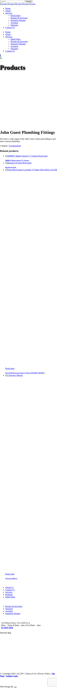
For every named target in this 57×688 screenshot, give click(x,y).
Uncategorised (15, 146)
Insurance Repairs (12, 613)
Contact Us (10, 590)
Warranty (9, 609)
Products (9, 594)
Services (8, 592)
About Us (9, 587)
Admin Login (12, 676)
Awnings (9, 611)
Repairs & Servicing (13, 606)
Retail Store (10, 597)
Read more (43, 156)
